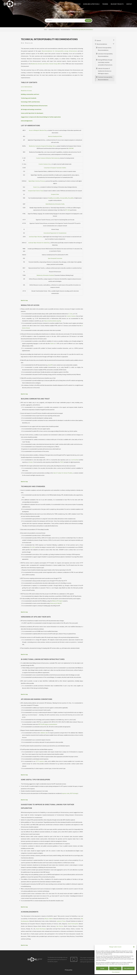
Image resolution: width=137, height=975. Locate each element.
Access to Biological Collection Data (38, 130)
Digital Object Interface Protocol (36, 181)
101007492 (70, 148)
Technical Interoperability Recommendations (82, 29)
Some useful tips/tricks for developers (32, 113)
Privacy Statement (116, 972)
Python (52, 343)
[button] (134, 947)
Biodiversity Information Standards (45, 275)
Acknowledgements (27, 121)
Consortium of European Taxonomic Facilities (55, 167)
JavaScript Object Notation (35, 236)
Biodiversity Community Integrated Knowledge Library (42, 146)
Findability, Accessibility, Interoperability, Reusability (61, 198)
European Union (55, 194)
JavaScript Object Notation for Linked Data (38, 242)
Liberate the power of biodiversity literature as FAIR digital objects (104, 71)
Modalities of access (26, 90)
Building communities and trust (30, 94)
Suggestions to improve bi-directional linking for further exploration (41, 117)
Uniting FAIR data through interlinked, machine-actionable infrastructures (105, 62)
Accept (102, 968)
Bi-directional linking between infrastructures (34, 105)
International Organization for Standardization (55, 233)
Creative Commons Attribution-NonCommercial (47, 158)
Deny (115, 968)
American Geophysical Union (55, 136)
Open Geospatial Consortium (55, 258)
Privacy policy (68, 970)
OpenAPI (50, 365)
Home (45, 29)
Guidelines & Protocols (54, 29)
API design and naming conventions (31, 109)
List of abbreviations (26, 87)
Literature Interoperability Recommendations (105, 55)
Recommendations (65, 29)
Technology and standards (28, 98)
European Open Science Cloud (35, 190)
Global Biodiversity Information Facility (55, 204)
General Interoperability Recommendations (104, 49)
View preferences (128, 968)
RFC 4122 (67, 210)
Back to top (24, 300)
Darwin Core (36, 187)
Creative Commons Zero (45, 164)
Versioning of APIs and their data (30, 102)
